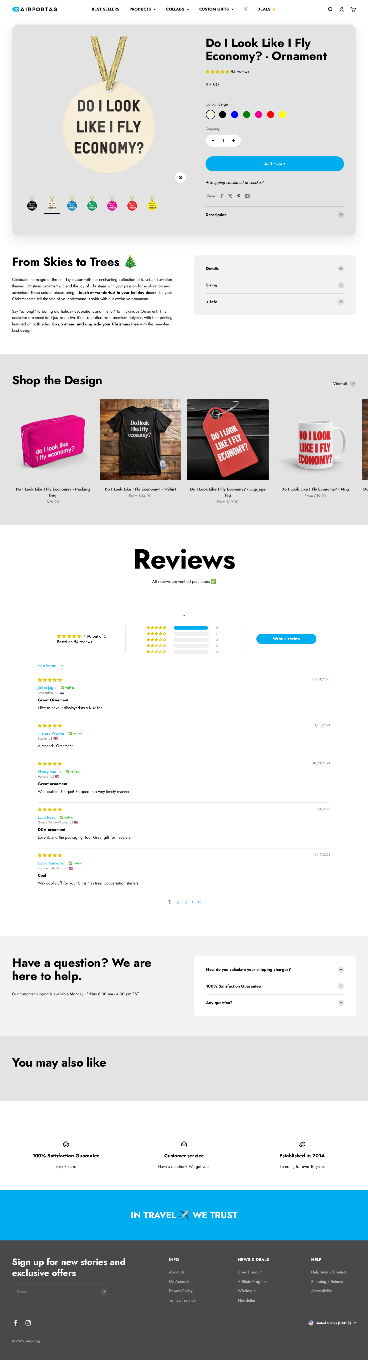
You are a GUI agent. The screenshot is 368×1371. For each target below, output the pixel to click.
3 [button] (186, 902)
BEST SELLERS (105, 9)
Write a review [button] (286, 639)
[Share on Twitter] (230, 196)
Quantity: (213, 129)
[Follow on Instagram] (28, 1322)
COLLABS (175, 9)
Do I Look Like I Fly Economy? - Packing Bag (53, 492)
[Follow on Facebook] (15, 1322)
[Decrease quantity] (213, 141)
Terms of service (182, 1300)
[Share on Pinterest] (239, 196)
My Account (179, 1281)
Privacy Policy (181, 1291)
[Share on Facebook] (222, 196)
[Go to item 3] (72, 205)
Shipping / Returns (327, 1281)
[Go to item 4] (92, 205)
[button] (218, 72)
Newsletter (246, 1300)
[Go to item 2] (52, 205)
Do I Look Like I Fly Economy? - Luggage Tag (228, 492)
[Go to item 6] (132, 205)
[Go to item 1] (32, 205)
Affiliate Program (252, 1281)
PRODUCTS (140, 9)
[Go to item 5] (112, 205)
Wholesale (247, 1291)
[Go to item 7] (152, 205)
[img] (50, 680)
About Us (177, 1272)
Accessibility (321, 1291)
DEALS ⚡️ (267, 9)
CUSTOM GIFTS (214, 9)
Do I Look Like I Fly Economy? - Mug (315, 489)
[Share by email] (247, 196)
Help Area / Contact (328, 1272)
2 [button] (177, 902)
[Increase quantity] (233, 141)
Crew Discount (250, 1272)
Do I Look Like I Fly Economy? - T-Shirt (140, 489)
